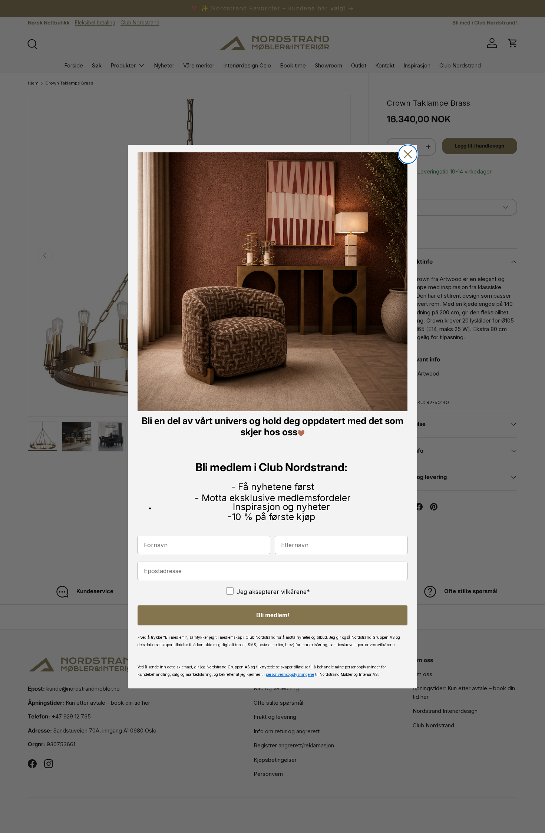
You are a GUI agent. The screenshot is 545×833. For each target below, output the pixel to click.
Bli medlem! (272, 615)
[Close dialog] (408, 154)
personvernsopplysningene (290, 674)
